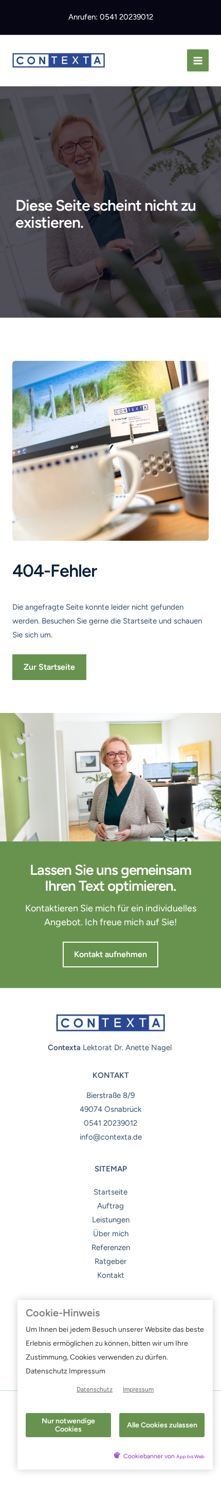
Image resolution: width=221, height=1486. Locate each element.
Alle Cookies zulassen (162, 1425)
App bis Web (190, 1456)
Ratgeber (110, 1261)
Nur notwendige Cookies (68, 1425)
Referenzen (110, 1247)
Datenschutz (95, 1389)
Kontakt (110, 1275)
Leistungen (111, 1219)
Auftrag (110, 1205)
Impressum (138, 1389)
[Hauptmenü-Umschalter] (198, 60)
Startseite (110, 1192)
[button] (49, 667)
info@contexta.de (111, 1137)
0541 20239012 (110, 1123)
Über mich (110, 1233)
